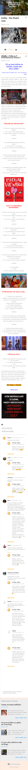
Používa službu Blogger (15, 764)
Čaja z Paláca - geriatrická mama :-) (14, 4)
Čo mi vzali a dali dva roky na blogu (11, 743)
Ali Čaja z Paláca (16, 443)
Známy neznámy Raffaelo (11, 705)
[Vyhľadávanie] (26, 3)
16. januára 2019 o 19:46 (18, 556)
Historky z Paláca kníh (7, 428)
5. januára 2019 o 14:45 (16, 545)
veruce (8, 457)
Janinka (9, 601)
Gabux (9, 545)
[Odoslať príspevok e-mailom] (16, 50)
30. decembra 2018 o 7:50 (17, 437)
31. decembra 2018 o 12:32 (18, 464)
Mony (8, 500)
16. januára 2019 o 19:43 (18, 514)
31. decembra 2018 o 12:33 (18, 485)
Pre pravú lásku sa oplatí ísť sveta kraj (11, 723)
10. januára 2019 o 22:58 (13, 574)
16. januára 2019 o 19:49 (18, 583)
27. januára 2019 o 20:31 (18, 611)
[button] (26, 18)
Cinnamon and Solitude (13, 572)
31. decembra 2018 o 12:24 (19, 477)
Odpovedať (10, 454)
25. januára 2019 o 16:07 (17, 601)
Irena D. (9, 437)
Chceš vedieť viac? (21, 717)
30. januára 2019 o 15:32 (18, 632)
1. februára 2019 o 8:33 (18, 649)
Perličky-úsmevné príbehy (7, 431)
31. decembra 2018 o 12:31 (18, 444)
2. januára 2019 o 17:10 (16, 500)
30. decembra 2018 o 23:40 (17, 457)
